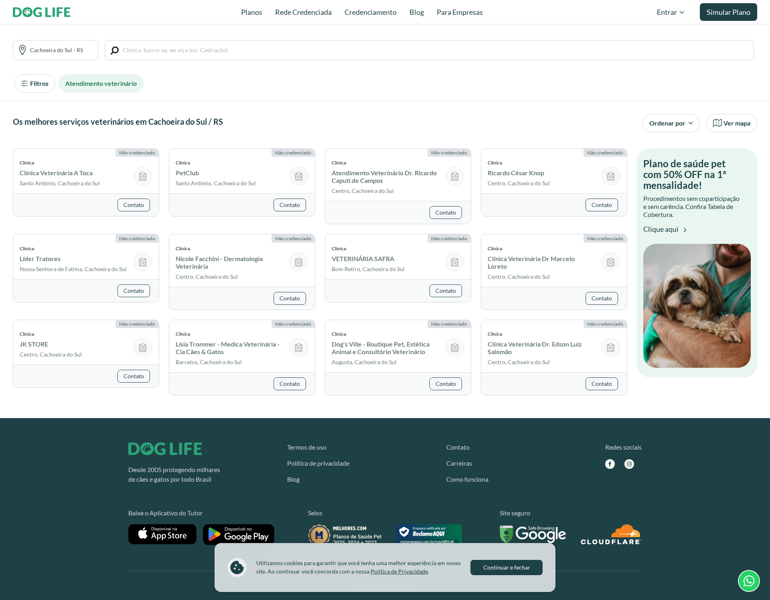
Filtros (39, 83)
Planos (251, 12)
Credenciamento (370, 12)
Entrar (667, 12)
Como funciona (467, 479)
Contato (458, 447)
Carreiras (459, 463)
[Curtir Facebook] (610, 463)
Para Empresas (460, 12)
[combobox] (61, 50)
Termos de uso (306, 447)
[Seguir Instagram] (629, 463)
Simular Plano (728, 12)
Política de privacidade (318, 463)
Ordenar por (668, 123)
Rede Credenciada (303, 12)
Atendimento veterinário (101, 83)
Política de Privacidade (399, 571)
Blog (416, 12)
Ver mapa (736, 123)
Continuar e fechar (506, 567)
